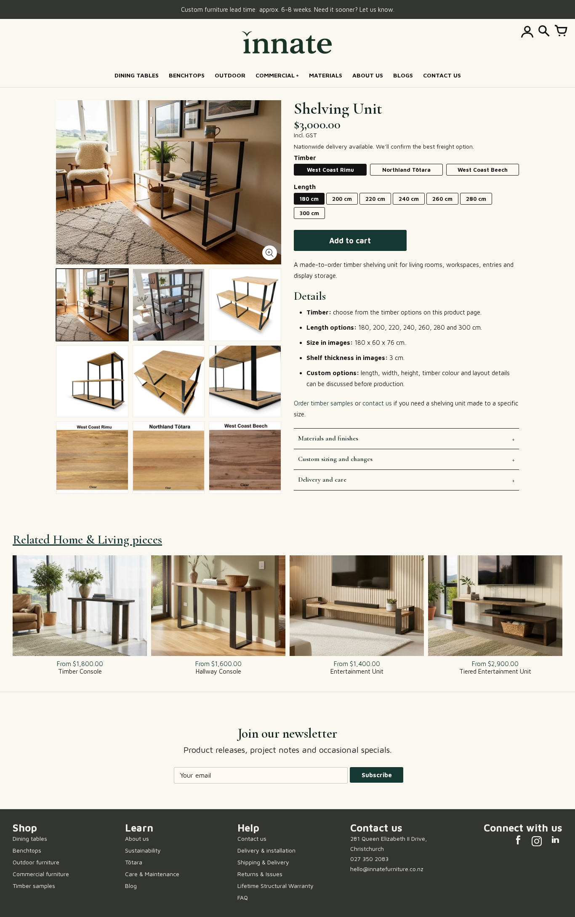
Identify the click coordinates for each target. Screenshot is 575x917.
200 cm (342, 198)
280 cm (476, 198)
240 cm (409, 198)
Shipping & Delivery (263, 862)
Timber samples (34, 885)
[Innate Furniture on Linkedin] (555, 842)
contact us (377, 403)
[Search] (544, 31)
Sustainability (143, 850)
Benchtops (27, 850)
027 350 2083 (369, 858)
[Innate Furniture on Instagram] (537, 842)
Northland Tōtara (406, 169)
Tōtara (133, 862)
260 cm (442, 198)
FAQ (242, 897)
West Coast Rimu (330, 169)
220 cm (375, 198)
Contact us (251, 838)
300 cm (309, 213)
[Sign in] (527, 31)
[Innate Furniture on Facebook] (518, 842)
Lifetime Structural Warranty (275, 885)
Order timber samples (323, 403)
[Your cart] (560, 31)
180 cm (309, 198)
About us (137, 838)
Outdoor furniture (36, 862)
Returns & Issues (259, 873)
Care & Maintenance (152, 873)
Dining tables (30, 838)
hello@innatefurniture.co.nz (386, 868)
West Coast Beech (483, 169)
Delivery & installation (266, 850)
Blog (131, 885)
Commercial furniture (41, 873)
